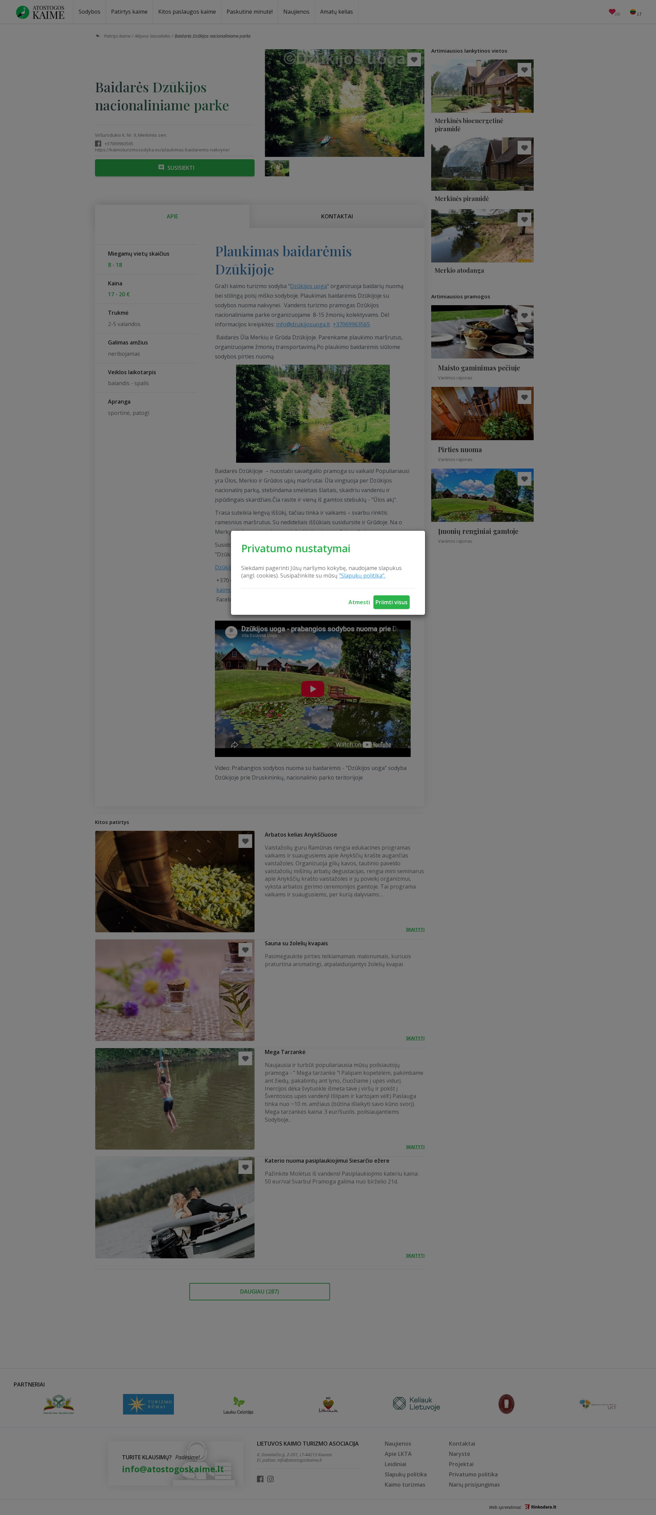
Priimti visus (391, 602)
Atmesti (359, 602)
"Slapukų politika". (362, 575)
